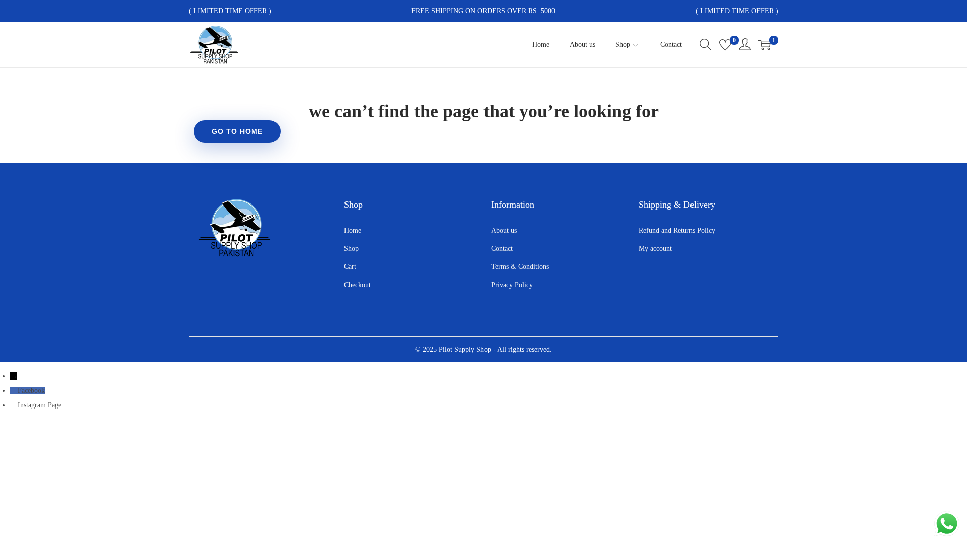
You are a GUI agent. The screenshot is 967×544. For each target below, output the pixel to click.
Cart (350, 266)
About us (504, 230)
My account (655, 248)
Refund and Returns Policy (677, 230)
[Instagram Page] (14, 405)
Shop (351, 248)
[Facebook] (14, 390)
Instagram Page (39, 405)
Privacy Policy (512, 285)
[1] (764, 45)
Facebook (31, 390)
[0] (725, 45)
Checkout (357, 285)
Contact (502, 248)
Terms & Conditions (520, 266)
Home (352, 230)
